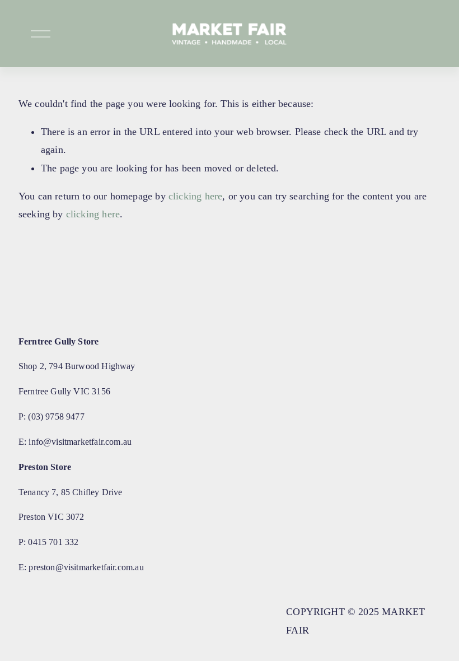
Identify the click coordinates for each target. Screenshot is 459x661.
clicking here (195, 196)
